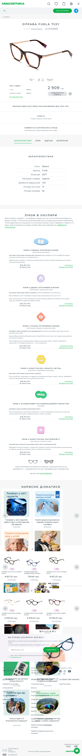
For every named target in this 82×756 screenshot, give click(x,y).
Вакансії (34, 711)
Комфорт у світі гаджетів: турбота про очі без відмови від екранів (16, 522)
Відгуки (49, 141)
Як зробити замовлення (11, 703)
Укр (64, 673)
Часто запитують (8, 692)
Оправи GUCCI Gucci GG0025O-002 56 (12, 572)
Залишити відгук (36, 29)
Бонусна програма (37, 715)
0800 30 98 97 (8, 671)
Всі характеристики (16, 97)
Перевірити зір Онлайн (10, 684)
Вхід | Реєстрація (65, 684)
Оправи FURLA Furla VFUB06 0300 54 (11, 614)
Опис (38, 141)
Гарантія (34, 707)
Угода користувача (37, 684)
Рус (59, 673)
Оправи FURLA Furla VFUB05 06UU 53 (55, 614)
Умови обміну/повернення (40, 703)
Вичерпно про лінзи (66, 267)
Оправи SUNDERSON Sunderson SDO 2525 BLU (32, 572)
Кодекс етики (35, 692)
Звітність (34, 688)
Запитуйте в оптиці (66, 346)
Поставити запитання (10, 695)
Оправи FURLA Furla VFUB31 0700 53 (33, 614)
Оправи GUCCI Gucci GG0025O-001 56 (56, 572)
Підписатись (51, 650)
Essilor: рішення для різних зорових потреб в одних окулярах (47, 522)
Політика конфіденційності (40, 695)
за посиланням (46, 473)
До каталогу (69, 265)
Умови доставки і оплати (39, 699)
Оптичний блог (8, 688)
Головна (6, 17)
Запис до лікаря (62, 10)
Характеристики (22, 141)
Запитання (62, 141)
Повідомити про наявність (57, 93)
